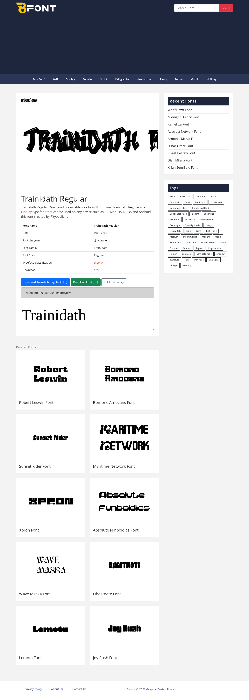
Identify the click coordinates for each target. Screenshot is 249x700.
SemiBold (187, 253)
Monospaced (207, 242)
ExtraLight (175, 225)
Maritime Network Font (114, 466)
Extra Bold (190, 219)
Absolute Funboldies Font (116, 530)
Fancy (163, 79)
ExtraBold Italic (207, 219)
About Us (57, 689)
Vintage (173, 265)
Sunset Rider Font (35, 466)
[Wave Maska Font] (50, 565)
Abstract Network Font (184, 131)
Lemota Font (30, 657)
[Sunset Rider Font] (50, 437)
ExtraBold (175, 219)
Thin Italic (198, 259)
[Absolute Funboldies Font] (124, 501)
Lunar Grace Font (180, 146)
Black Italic (185, 196)
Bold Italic (175, 202)
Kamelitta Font (178, 124)
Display (70, 79)
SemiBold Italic (204, 253)
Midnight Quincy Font (183, 117)
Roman (173, 253)
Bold (213, 196)
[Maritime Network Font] (124, 437)
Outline (187, 248)
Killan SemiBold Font (183, 167)
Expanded (209, 213)
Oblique (174, 248)
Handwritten (144, 79)
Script (103, 79)
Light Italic (211, 230)
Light (198, 230)
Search (226, 8)
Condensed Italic (178, 213)
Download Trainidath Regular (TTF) (45, 282)
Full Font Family (114, 282)
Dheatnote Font (107, 593)
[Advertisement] (124, 43)
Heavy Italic (175, 230)
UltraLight (213, 259)
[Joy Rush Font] (124, 629)
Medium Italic (190, 236)
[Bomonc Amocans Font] (124, 373)
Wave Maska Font (35, 593)
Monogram (175, 242)
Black (172, 196)
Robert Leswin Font (36, 402)
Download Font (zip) (85, 282)
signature (174, 259)
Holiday (211, 79)
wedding (186, 265)
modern (206, 236)
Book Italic (200, 202)
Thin (186, 259)
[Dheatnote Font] (124, 565)
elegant (195, 213)
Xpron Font (29, 530)
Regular (199, 248)
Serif (55, 79)
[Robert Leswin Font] (50, 373)
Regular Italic (214, 248)
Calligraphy (122, 79)
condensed (216, 202)
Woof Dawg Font (180, 110)
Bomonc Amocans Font (114, 402)
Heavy (208, 225)
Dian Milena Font (180, 160)
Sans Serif (39, 79)
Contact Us (79, 689)
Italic (188, 230)
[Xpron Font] (50, 501)
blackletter (201, 196)
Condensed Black (178, 207)
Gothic (195, 79)
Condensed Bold (200, 207)
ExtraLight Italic (192, 225)
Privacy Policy (33, 689)
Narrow (222, 242)
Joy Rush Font (105, 657)
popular (87, 79)
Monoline (191, 242)
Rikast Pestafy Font (181, 153)
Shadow (221, 253)
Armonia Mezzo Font (183, 139)
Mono (218, 236)
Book (187, 202)
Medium (174, 236)
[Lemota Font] (50, 629)
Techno (179, 79)
